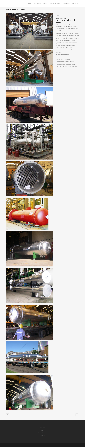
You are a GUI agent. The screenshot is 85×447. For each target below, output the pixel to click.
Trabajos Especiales (42, 432)
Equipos (42, 430)
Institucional (42, 427)
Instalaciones (42, 435)
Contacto (42, 438)
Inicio (42, 425)
